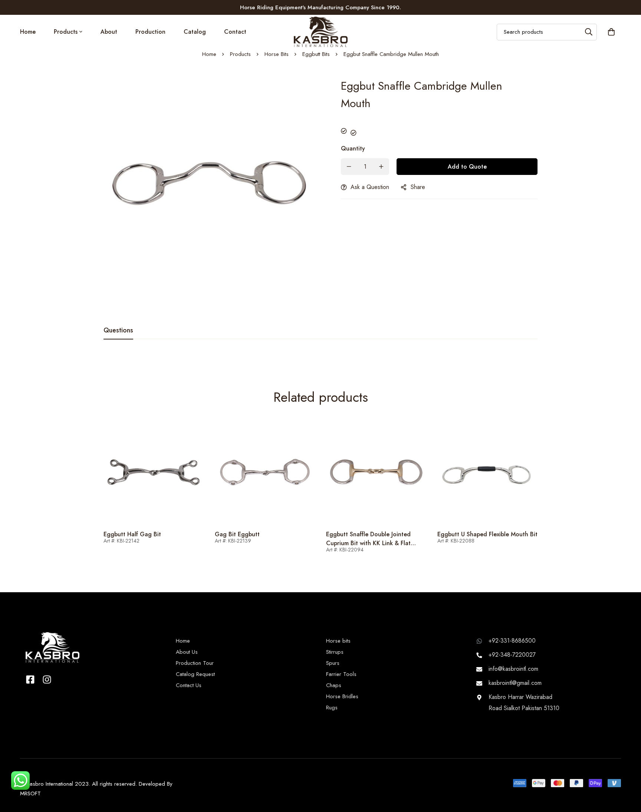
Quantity (353, 148)
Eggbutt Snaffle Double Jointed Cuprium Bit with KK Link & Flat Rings (368, 543)
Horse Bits (276, 54)
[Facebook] (30, 679)
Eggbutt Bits (316, 54)
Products (240, 54)
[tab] (118, 330)
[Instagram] (47, 679)
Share (418, 187)
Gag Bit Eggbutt (237, 534)
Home (209, 54)
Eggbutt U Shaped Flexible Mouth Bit (487, 534)
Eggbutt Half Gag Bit (132, 534)
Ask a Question (370, 187)
